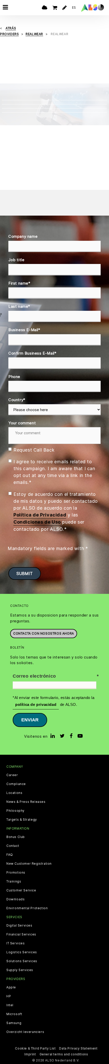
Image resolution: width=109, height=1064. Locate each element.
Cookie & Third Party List (35, 1048)
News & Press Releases (26, 802)
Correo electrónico (34, 676)
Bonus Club (15, 837)
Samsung (13, 1023)
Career (12, 775)
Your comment (22, 423)
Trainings (13, 881)
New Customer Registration (29, 863)
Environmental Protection (27, 908)
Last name (19, 306)
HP (8, 996)
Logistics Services (21, 952)
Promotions (15, 872)
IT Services (15, 943)
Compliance (16, 784)
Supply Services (19, 970)
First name (19, 283)
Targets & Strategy (21, 819)
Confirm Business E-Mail (32, 353)
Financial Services (21, 934)
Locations (14, 793)
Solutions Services (21, 961)
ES (74, 7)
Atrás (11, 28)
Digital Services (19, 925)
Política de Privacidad (39, 514)
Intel (9, 1005)
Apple (11, 987)
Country (16, 399)
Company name (23, 236)
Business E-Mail (24, 329)
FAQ (9, 855)
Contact (12, 846)
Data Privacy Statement (78, 1048)
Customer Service (21, 890)
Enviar (30, 719)
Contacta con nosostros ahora (43, 633)
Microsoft (14, 1014)
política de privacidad (35, 704)
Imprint (30, 1054)
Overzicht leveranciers (25, 1032)
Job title (16, 259)
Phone (14, 376)
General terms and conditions (64, 1054)
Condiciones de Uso (37, 522)
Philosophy (15, 811)
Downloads (15, 899)
